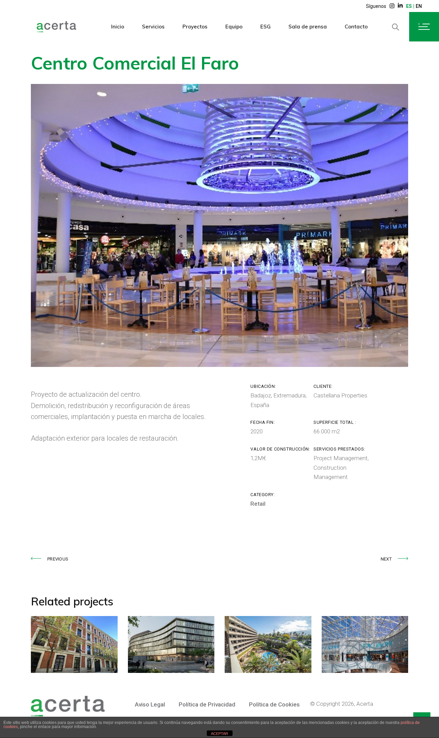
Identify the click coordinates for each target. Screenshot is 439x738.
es (409, 6)
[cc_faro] (219, 225)
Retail (257, 503)
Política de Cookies (274, 704)
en (419, 6)
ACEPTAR (219, 733)
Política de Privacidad (207, 704)
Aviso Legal (150, 704)
